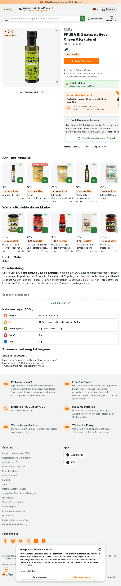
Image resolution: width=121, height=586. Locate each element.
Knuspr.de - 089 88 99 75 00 (28, 406)
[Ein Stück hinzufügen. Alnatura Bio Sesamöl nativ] (94, 180)
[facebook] (5, 541)
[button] (108, 9)
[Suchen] (82, 18)
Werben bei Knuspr (83, 425)
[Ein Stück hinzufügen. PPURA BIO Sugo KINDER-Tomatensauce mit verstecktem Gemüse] (45, 230)
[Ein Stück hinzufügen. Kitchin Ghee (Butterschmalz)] (45, 180)
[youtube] (21, 541)
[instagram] (13, 541)
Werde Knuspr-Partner (24, 425)
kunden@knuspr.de (83, 406)
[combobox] (45, 18)
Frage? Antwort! (81, 382)
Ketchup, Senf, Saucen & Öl (73, 147)
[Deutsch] (95, 9)
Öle (87, 147)
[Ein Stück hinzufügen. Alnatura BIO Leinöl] (20, 180)
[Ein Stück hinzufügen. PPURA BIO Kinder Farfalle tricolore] (94, 230)
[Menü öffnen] (7, 18)
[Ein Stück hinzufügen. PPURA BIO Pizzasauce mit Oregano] (69, 230)
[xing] (44, 541)
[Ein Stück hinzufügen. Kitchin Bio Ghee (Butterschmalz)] (69, 180)
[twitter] (28, 541)
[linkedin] (36, 541)
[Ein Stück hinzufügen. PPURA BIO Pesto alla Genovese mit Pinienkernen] (20, 230)
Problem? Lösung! (21, 382)
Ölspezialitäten (100, 147)
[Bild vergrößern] (57, 82)
